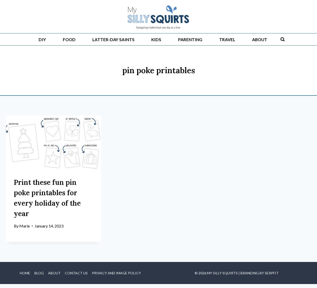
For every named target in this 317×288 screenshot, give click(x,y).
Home (25, 273)
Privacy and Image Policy (116, 273)
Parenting (190, 39)
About (259, 39)
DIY (42, 39)
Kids (156, 39)
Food (69, 39)
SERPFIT (272, 273)
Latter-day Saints (113, 39)
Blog (39, 273)
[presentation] (53, 142)
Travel (227, 39)
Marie (24, 226)
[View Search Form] (282, 39)
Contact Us (76, 273)
